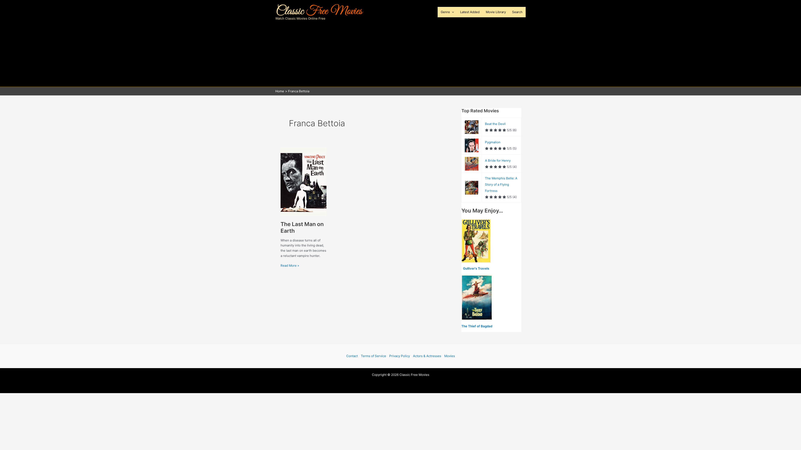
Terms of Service (373, 356)
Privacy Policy (399, 356)
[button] (452, 12)
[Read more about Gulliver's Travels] (476, 241)
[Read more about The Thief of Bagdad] (476, 298)
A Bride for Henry (498, 160)
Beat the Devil (495, 124)
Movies (449, 356)
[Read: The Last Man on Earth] (303, 181)
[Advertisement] (400, 55)
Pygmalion (492, 142)
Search (517, 12)
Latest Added (470, 12)
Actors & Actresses (427, 356)
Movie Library (496, 12)
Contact (352, 356)
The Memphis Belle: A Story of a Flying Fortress (501, 184)
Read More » (290, 265)
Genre (445, 12)
